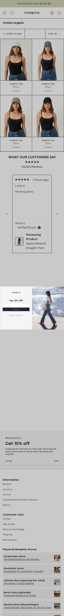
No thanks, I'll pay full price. (16, 315)
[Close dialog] (62, 287)
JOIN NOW (16, 309)
